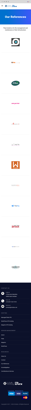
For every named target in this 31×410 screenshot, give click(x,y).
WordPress (4, 346)
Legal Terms (11, 390)
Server (2, 335)
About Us (3, 356)
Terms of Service (19, 390)
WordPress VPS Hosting (7, 321)
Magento (3, 342)
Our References (5, 363)
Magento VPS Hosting (7, 325)
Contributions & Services (7, 371)
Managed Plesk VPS (6, 317)
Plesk (2, 338)
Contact (3, 360)
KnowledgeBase (5, 367)
